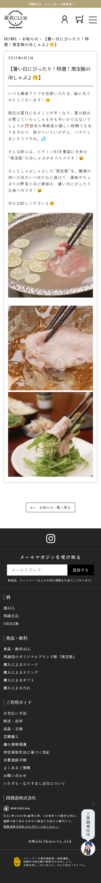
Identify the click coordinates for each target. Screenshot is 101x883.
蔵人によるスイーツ (21, 664)
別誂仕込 (11, 615)
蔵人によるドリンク (21, 672)
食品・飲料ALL (17, 648)
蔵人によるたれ (17, 687)
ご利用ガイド (19, 702)
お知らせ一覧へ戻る (54, 507)
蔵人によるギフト (19, 680)
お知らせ (30, 38)
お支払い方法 (15, 713)
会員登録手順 (15, 759)
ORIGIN (11, 623)
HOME (11, 38)
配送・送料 (13, 720)
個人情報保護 (15, 744)
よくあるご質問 (17, 767)
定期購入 (11, 736)
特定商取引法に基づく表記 (27, 752)
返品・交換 (13, 728)
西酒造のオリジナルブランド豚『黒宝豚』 (40, 656)
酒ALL (9, 607)
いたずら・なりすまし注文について (34, 783)
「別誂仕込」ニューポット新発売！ (50, 4)
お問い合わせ (15, 775)
